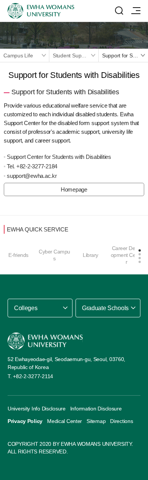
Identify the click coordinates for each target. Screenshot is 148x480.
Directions (121, 421)
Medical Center (64, 421)
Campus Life (18, 55)
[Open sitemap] (135, 10)
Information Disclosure (96, 409)
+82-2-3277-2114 (33, 376)
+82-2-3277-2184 (36, 166)
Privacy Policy (25, 421)
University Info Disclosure (37, 409)
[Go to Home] (45, 341)
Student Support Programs (75, 55)
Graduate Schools (105, 308)
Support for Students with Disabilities (125, 55)
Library (90, 255)
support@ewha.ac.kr (32, 176)
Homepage (74, 189)
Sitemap (96, 421)
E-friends (18, 255)
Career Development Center (127, 255)
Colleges (25, 308)
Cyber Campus (54, 255)
